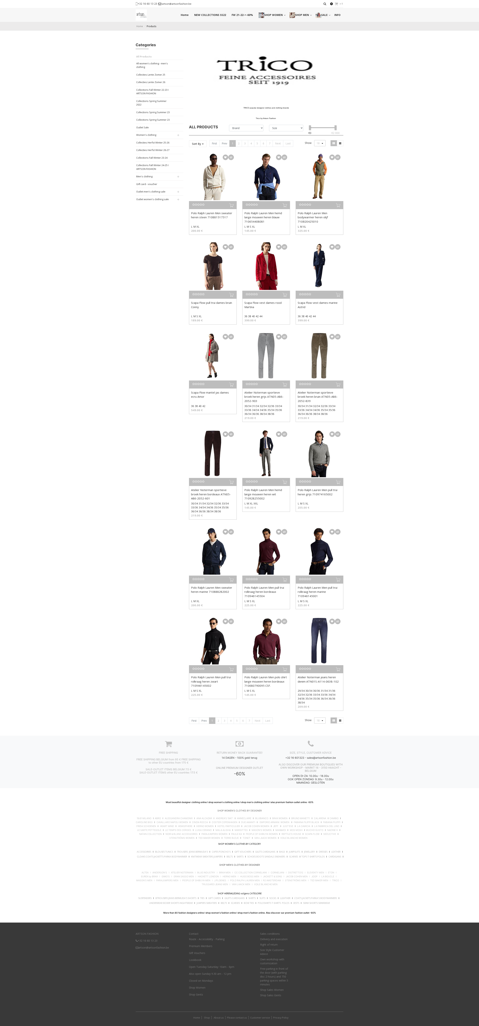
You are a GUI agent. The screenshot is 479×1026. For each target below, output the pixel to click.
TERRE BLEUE (231, 838)
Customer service (260, 1017)
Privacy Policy (281, 1017)
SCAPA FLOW (312, 834)
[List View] (340, 143)
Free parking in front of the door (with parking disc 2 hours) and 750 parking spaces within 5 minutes (274, 976)
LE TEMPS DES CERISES (178, 830)
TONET (246, 838)
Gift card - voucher (146, 184)
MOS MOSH (296, 830)
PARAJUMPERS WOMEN (214, 834)
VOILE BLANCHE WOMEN (293, 838)
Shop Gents (196, 994)
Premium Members (200, 946)
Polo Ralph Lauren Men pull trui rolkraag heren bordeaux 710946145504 (264, 592)
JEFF (275, 826)
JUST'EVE (288, 826)
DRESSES (323, 851)
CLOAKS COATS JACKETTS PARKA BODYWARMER (162, 856)
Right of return (269, 944)
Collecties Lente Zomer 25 (150, 74)
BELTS (230, 856)
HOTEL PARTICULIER (228, 826)
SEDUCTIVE (329, 834)
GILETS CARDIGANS (265, 851)
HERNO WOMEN (204, 826)
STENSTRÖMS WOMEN (181, 838)
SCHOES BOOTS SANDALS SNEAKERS (266, 856)
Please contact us (237, 1017)
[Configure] (331, 4)
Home (139, 26)
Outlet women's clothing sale (152, 199)
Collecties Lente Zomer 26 (150, 82)
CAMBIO (333, 818)
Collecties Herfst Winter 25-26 (152, 142)
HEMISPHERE (185, 826)
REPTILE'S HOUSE (291, 834)
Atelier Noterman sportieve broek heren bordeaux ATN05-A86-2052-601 (211, 494)
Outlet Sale (142, 127)
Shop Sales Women (272, 990)
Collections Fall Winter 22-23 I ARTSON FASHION (152, 91)
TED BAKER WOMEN (209, 838)
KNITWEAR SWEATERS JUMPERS (207, 856)
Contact (194, 933)
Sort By (197, 144)
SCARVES (293, 856)
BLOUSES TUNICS (164, 851)
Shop (207, 1017)
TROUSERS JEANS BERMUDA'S (192, 851)
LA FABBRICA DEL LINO (326, 826)
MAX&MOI (280, 830)
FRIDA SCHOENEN (146, 826)
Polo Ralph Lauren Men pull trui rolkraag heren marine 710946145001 (317, 592)
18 (318, 143)
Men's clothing (144, 176)
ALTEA (145, 872)
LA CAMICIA (303, 826)
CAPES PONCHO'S (221, 851)
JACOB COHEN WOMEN (256, 826)
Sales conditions (270, 933)
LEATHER (336, 851)
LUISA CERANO (203, 830)
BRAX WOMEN (279, 818)
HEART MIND (167, 826)
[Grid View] (333, 143)
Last (288, 143)
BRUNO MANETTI (300, 818)
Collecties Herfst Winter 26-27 (152, 150)
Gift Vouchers (197, 953)
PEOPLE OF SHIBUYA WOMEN (262, 834)
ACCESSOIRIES (144, 851)
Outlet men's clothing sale (150, 191)
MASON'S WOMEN (261, 830)
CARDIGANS (335, 856)
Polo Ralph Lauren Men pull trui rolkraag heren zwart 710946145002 (211, 681)
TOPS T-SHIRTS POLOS (313, 856)
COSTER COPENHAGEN (224, 822)
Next (278, 143)
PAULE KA (236, 834)
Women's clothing (146, 135)
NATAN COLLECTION (150, 834)
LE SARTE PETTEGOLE (149, 830)
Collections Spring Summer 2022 (151, 102)
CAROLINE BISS (144, 822)
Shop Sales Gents (270, 995)
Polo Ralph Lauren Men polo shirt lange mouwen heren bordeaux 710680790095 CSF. (265, 681)
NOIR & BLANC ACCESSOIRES (182, 834)
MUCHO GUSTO (314, 830)
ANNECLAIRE (244, 818)
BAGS (282, 851)
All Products (144, 56)
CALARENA (320, 818)
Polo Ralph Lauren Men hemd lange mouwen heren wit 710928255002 (263, 494)
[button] (225, 157)
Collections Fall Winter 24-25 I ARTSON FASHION (152, 167)
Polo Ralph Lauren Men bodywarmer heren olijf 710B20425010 (313, 217)
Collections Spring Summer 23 (153, 112)
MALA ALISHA (223, 830)
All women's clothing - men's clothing (152, 65)
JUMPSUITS (294, 851)
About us (218, 1017)
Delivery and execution (274, 939)
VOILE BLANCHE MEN (265, 884)
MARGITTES (241, 830)
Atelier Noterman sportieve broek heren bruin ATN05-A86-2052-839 (318, 397)
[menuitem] (184, 15)
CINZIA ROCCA (200, 822)
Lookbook (195, 960)
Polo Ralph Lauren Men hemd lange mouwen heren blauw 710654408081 (263, 217)
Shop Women (197, 987)
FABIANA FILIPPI (331, 822)
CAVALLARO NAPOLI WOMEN (172, 822)
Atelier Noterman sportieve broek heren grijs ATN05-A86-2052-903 (263, 397)
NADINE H (332, 830)
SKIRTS (240, 856)
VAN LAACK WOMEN (265, 838)
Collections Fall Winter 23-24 (151, 157)
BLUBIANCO (261, 818)
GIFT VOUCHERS (242, 851)
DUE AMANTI (248, 822)
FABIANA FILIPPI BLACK (306, 822)
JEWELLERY (309, 851)
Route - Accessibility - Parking (207, 939)
